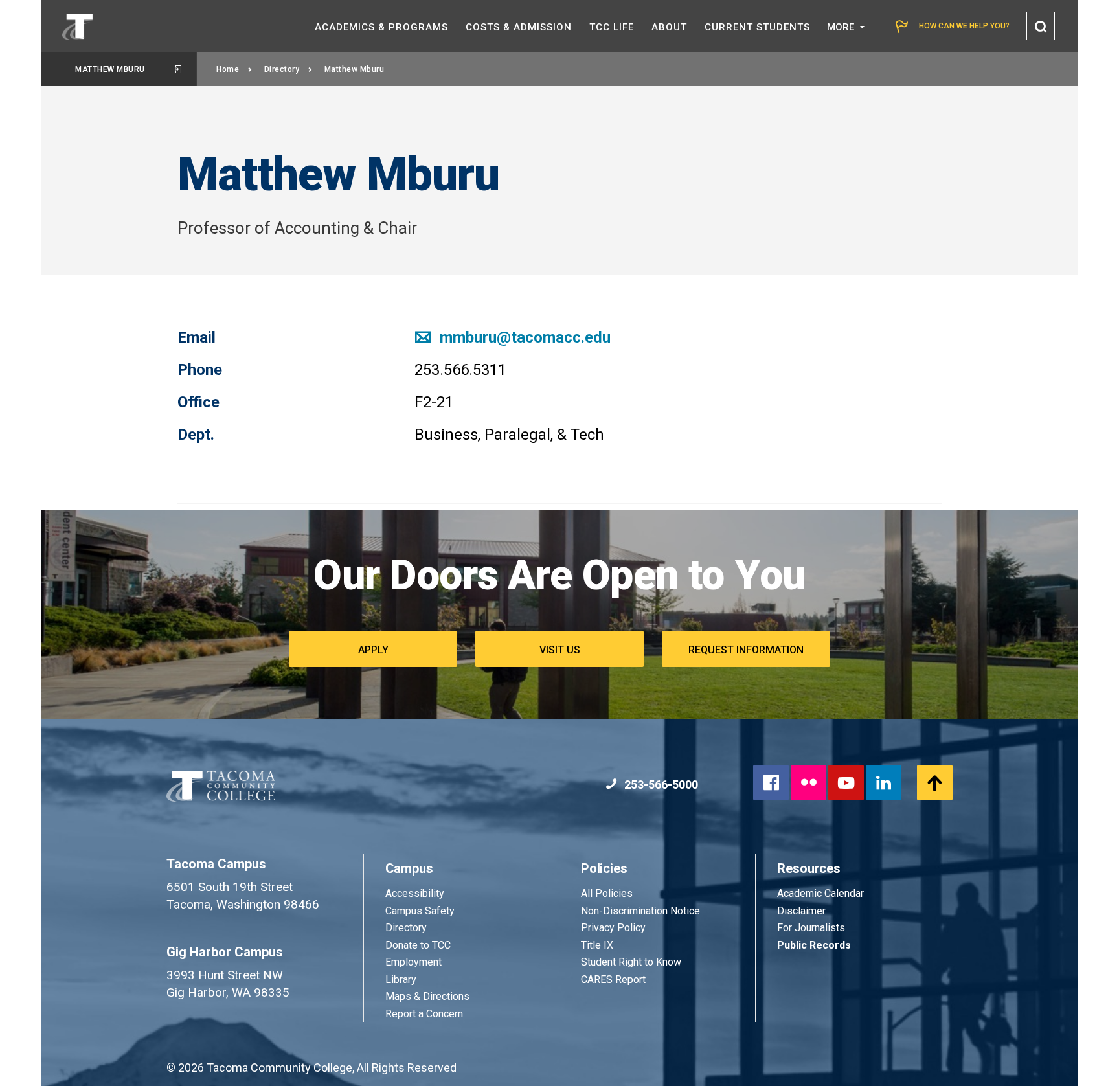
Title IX (597, 945)
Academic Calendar (820, 893)
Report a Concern (424, 1014)
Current (757, 27)
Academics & (381, 27)
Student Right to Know (631, 962)
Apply (373, 650)
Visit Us (559, 650)
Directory (282, 69)
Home (227, 69)
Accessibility (414, 893)
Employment (413, 962)
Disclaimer (801, 911)
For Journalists (811, 928)
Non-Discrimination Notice (640, 911)
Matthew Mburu (110, 69)
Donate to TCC (418, 945)
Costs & (519, 27)
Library (400, 979)
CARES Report (613, 979)
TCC (611, 27)
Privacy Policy (613, 928)
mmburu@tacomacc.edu (523, 337)
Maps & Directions (427, 996)
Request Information (746, 650)
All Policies (608, 893)
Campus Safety (420, 911)
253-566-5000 (660, 784)
